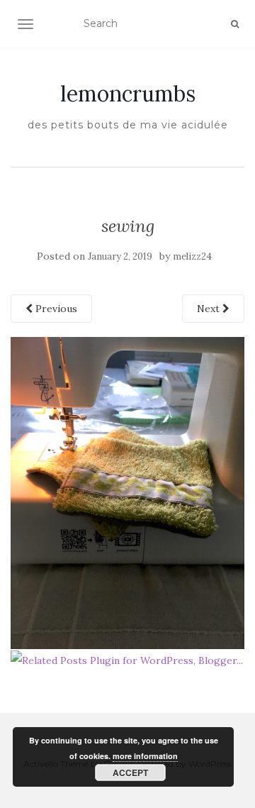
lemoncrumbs (128, 93)
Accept (130, 772)
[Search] (234, 24)
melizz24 (192, 256)
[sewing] (127, 492)
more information (145, 756)
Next (209, 308)
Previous (55, 308)
